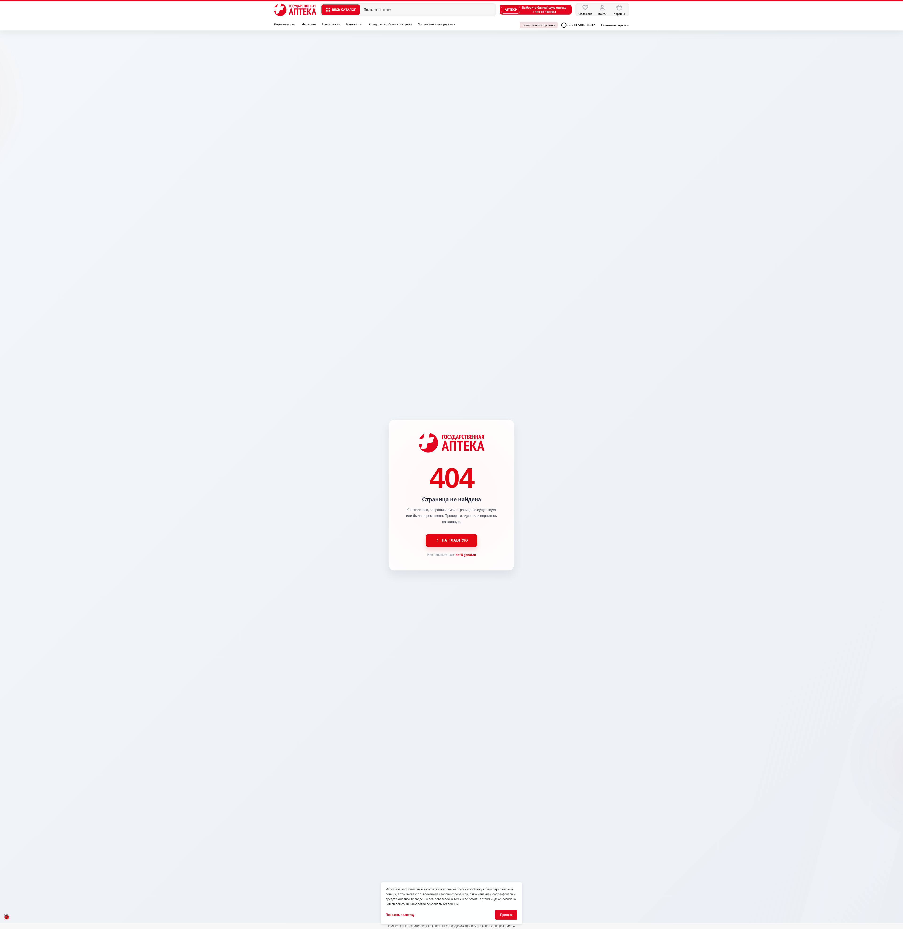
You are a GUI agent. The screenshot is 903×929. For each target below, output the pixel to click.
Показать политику (400, 915)
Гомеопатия (354, 24)
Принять (506, 915)
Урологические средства (436, 24)
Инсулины (308, 24)
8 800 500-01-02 (581, 25)
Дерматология (285, 24)
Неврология (331, 24)
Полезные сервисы (615, 25)
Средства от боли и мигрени (390, 24)
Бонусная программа (539, 25)
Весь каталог (344, 10)
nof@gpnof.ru (466, 555)
